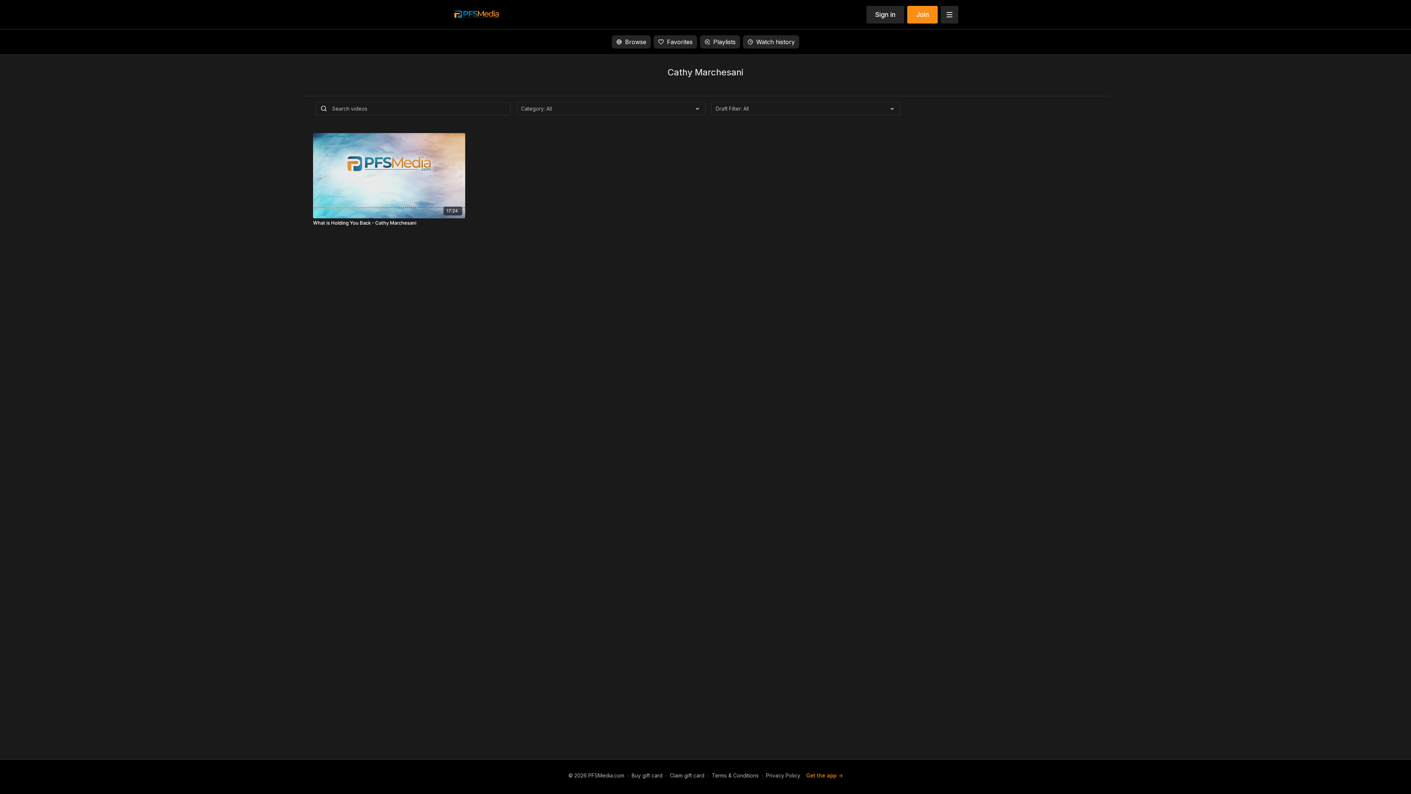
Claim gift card (687, 775)
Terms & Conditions (735, 775)
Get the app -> (824, 775)
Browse (635, 42)
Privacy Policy (783, 775)
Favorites (680, 42)
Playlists (724, 42)
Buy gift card (647, 775)
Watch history (775, 42)
